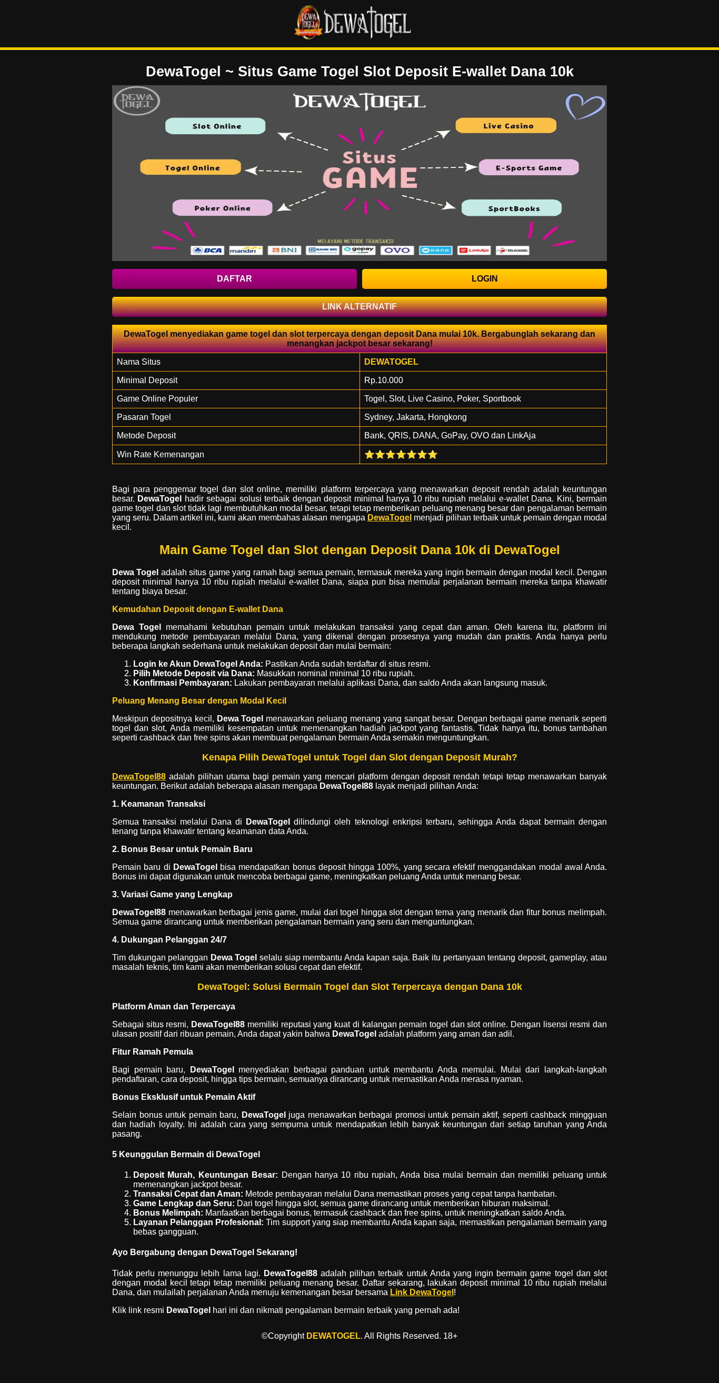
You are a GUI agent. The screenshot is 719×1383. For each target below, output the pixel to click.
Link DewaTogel (422, 1292)
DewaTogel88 (139, 776)
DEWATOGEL (333, 1335)
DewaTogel (389, 517)
